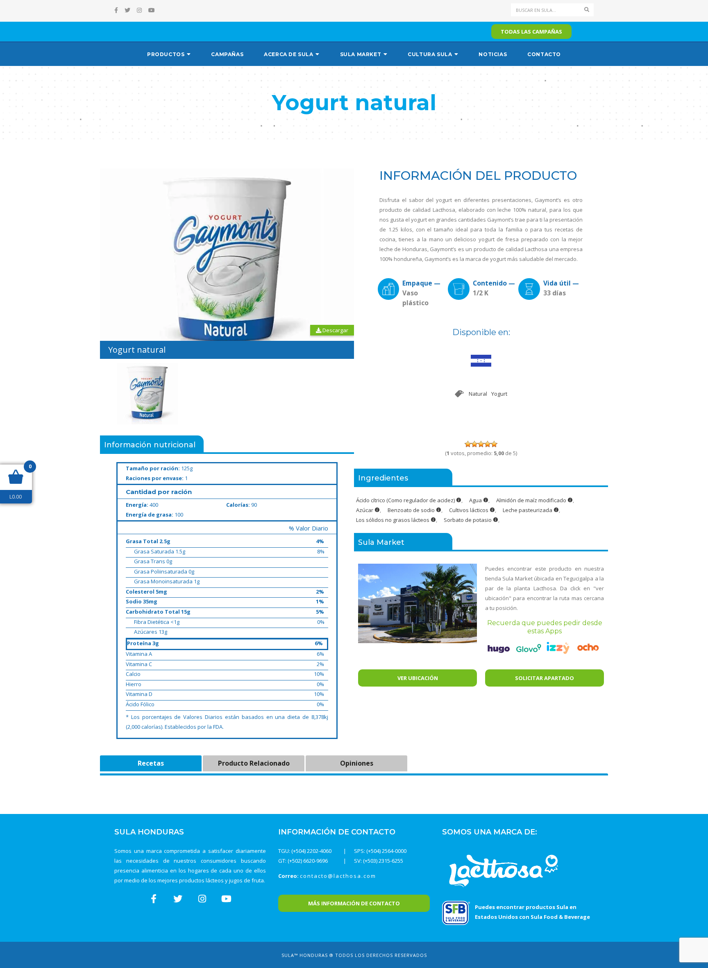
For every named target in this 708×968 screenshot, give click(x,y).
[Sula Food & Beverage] (456, 912)
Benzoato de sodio (412, 510)
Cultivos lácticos (469, 510)
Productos (165, 54)
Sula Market (360, 54)
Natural (478, 393)
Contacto (544, 54)
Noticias (493, 54)
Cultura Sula (430, 54)
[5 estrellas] (494, 444)
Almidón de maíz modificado (531, 500)
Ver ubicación (417, 678)
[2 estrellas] (474, 444)
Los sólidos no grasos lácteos (393, 520)
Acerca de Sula (288, 54)
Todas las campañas (531, 31)
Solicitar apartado (544, 678)
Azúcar (365, 510)
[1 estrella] (468, 444)
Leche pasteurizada (528, 510)
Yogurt (499, 393)
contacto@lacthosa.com (338, 876)
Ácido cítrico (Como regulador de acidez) (406, 500)
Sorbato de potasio (468, 520)
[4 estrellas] (487, 444)
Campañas (227, 54)
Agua (476, 500)
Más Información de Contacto (354, 903)
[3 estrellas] (481, 444)
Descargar (334, 330)
